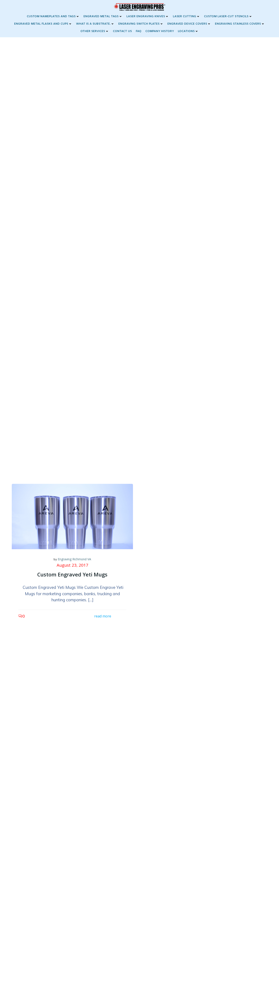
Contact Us (122, 31)
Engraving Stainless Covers (238, 24)
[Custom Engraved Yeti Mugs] (72, 516)
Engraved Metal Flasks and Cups (41, 24)
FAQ (138, 31)
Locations (186, 31)
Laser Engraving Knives (145, 16)
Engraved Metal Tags (101, 16)
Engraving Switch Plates (139, 24)
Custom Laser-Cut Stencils (226, 16)
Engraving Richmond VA (74, 559)
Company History (159, 31)
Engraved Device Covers (187, 24)
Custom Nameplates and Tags (51, 16)
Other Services (92, 31)
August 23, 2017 (72, 565)
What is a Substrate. (93, 24)
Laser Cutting (184, 16)
